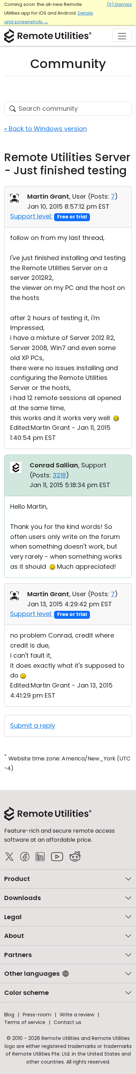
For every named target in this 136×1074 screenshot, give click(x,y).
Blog (9, 1014)
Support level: (31, 216)
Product (17, 878)
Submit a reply (32, 725)
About (14, 935)
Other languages (32, 973)
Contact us (67, 1022)
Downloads (22, 897)
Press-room (37, 1014)
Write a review (77, 1014)
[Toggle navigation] (122, 35)
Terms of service (24, 1022)
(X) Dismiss (119, 4)
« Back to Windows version (45, 128)
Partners (18, 954)
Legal (13, 917)
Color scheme (26, 992)
